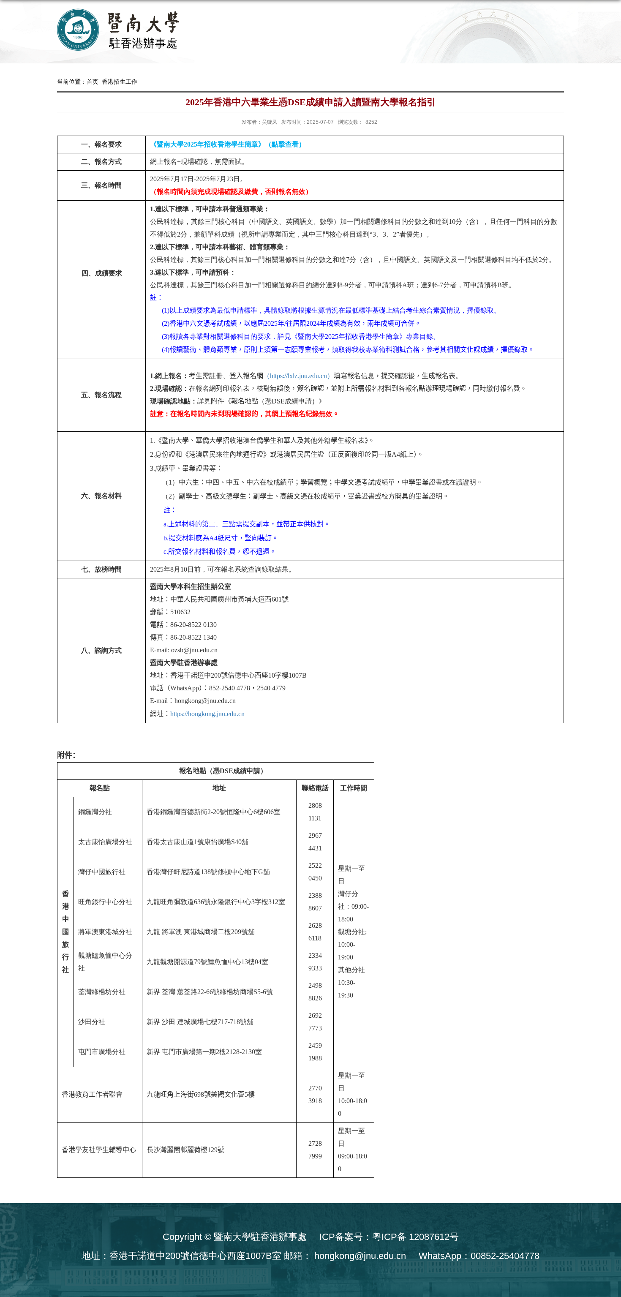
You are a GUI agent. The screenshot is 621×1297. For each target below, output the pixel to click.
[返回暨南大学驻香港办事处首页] (122, 31)
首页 (92, 81)
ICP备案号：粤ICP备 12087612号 (389, 1237)
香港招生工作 (119, 81)
